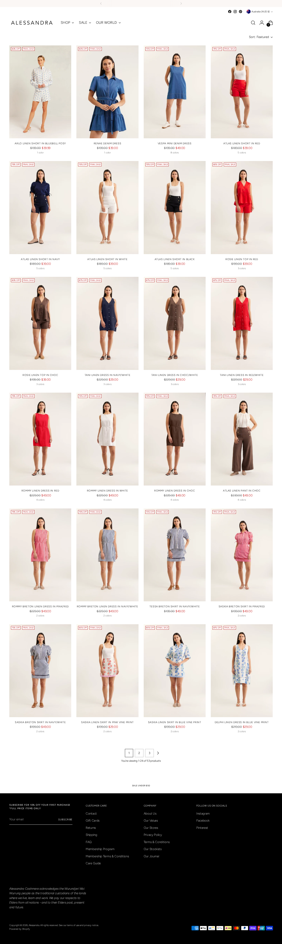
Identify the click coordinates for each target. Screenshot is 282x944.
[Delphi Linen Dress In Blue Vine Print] (242, 670)
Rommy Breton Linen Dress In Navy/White (107, 606)
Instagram (203, 813)
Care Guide (93, 863)
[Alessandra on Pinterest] (240, 11)
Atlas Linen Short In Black (175, 259)
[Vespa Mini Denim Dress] (175, 91)
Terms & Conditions (157, 842)
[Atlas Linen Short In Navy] (40, 207)
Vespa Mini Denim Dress (175, 143)
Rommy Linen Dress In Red (40, 490)
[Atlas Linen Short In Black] (175, 207)
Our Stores (151, 828)
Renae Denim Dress (107, 143)
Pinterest (202, 828)
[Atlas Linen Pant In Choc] (242, 439)
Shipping (91, 835)
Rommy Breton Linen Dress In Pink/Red (40, 606)
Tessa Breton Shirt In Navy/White (174, 606)
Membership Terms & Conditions (107, 856)
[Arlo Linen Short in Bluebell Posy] (40, 91)
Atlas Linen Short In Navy (40, 259)
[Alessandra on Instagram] (235, 11)
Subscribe (65, 819)
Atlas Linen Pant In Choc (242, 490)
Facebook (203, 820)
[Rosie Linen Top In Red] (242, 207)
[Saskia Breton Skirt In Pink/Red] (242, 554)
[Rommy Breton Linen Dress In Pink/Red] (40, 554)
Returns (91, 828)
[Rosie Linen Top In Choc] (40, 323)
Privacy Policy (153, 835)
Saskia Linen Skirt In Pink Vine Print (107, 722)
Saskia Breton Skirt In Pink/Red (242, 606)
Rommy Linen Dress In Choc (174, 490)
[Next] (181, 3)
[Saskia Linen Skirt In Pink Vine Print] (107, 670)
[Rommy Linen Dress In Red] (40, 439)
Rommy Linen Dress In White (107, 490)
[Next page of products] (157, 753)
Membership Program (100, 849)
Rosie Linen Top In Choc (40, 375)
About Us (150, 813)
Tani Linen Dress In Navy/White (107, 375)
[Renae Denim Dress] (107, 91)
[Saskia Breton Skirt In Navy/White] (40, 670)
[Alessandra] (32, 23)
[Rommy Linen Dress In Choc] (175, 439)
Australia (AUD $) (260, 11)
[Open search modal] (253, 23)
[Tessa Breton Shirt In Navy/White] (175, 554)
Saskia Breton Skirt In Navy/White (40, 722)
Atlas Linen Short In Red (241, 143)
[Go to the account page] (262, 23)
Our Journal (151, 856)
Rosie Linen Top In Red (241, 259)
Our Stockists (153, 849)
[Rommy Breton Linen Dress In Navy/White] (107, 554)
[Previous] (100, 3)
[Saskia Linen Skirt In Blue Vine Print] (175, 670)
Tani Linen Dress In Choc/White (174, 375)
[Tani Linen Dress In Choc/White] (175, 323)
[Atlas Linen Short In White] (107, 207)
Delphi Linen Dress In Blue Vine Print (242, 722)
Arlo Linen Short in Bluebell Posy (40, 143)
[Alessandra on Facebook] (230, 11)
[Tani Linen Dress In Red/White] (242, 323)
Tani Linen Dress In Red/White (241, 375)
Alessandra (34, 925)
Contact (91, 813)
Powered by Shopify (19, 928)
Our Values (151, 820)
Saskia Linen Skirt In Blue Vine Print (174, 722)
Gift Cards (93, 820)
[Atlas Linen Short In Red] (242, 91)
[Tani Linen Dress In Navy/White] (107, 323)
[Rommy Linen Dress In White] (107, 439)
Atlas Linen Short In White (107, 259)
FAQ (89, 842)
